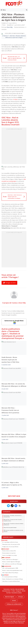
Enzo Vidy (22, 303)
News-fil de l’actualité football (10, 527)
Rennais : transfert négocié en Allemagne (11, 561)
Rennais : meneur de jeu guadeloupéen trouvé (12, 570)
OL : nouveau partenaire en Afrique (10, 576)
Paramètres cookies (17, 592)
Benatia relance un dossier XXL (9, 550)
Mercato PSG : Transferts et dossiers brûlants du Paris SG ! (13, 524)
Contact (14, 600)
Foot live (12, 589)
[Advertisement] (14, 146)
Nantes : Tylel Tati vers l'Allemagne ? (10, 559)
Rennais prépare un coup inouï (8, 553)
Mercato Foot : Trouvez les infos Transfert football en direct (13, 520)
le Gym (15, 99)
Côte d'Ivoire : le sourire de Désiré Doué (11, 581)
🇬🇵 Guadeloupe (6, 566)
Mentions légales (9, 596)
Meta (13, 591)
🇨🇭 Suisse (4, 540)
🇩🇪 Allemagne (6, 557)
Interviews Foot (6, 591)
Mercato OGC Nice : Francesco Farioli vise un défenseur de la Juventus (10, 410)
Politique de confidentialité (14, 604)
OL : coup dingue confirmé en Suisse (10, 542)
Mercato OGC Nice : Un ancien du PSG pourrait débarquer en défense (14, 385)
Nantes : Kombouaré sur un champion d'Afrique (12, 579)
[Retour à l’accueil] (14, 3)
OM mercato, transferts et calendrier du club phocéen (13, 531)
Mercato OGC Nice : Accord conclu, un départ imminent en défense (14, 459)
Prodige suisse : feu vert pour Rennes (10, 546)
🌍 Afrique (5, 575)
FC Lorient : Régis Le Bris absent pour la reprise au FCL (12, 484)
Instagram (18, 591)
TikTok (23, 591)
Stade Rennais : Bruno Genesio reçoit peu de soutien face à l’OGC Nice (10, 359)
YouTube (8, 592)
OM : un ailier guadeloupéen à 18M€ (10, 568)
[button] (26, 9)
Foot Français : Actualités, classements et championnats (12, 516)
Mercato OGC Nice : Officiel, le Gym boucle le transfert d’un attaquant (14, 435)
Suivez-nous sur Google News (14, 321)
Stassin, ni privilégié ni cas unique (9, 555)
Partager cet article (11, 282)
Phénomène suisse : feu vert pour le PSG (11, 544)
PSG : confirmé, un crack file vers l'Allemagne (12, 564)
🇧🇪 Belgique (5, 549)
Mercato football (19, 589)
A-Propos (20, 596)
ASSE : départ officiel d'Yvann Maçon (10, 572)
